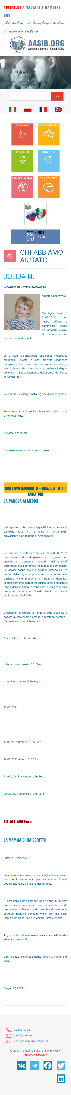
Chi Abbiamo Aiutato (41, 256)
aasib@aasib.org (24, 1035)
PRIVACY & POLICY (35, 1054)
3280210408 (22, 1029)
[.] (12, 109)
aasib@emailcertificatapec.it (31, 1041)
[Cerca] (57, 96)
